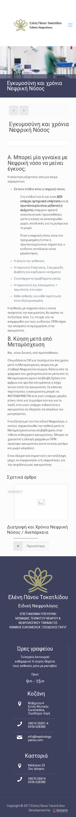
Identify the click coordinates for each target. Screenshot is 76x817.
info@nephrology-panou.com (40, 7)
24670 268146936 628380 (37, 780)
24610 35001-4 (39, 3)
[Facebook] (38, 13)
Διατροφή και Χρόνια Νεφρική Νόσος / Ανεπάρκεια (37, 529)
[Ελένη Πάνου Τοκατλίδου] (38, 25)
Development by (40, 810)
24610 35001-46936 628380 (38, 725)
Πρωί (35, 674)
